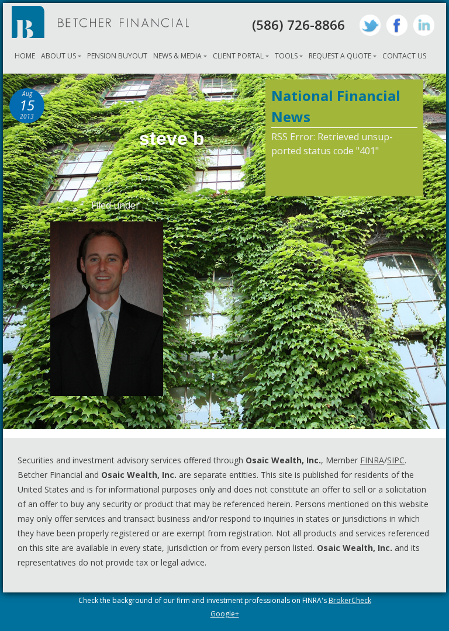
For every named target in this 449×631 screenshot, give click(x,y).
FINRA (372, 460)
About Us (58, 56)
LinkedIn (423, 25)
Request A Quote (340, 56)
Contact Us (404, 56)
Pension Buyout (117, 56)
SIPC (396, 460)
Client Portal (238, 56)
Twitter (370, 25)
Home (25, 56)
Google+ (224, 614)
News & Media (177, 56)
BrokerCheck (350, 600)
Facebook (396, 25)
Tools (286, 56)
